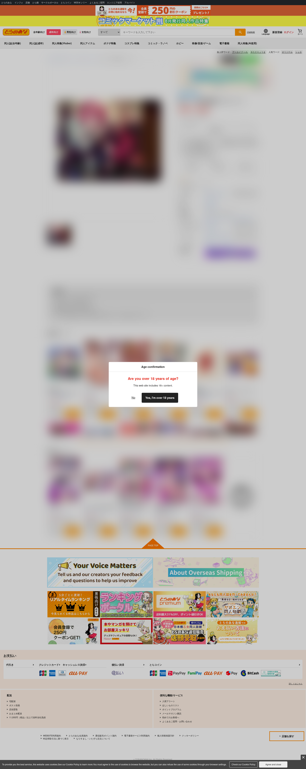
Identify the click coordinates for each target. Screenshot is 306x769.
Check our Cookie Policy (243, 764)
